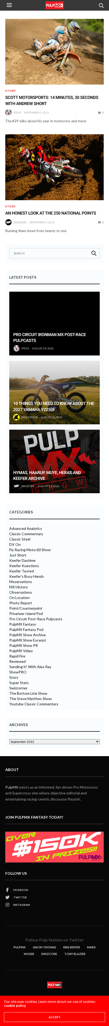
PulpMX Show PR (23, 645)
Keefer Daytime (22, 560)
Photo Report (20, 603)
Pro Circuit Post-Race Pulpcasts (35, 619)
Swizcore (49, 954)
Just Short (17, 555)
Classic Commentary (26, 534)
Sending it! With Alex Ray (30, 667)
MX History (18, 587)
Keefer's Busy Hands (26, 576)
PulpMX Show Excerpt (27, 640)
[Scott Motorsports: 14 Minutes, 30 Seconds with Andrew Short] (54, 52)
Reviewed (17, 661)
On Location (19, 598)
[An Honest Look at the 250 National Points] (54, 167)
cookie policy (15, 1005)
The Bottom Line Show (28, 693)
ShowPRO (17, 672)
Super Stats (19, 683)
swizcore (20, 222)
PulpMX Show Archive (27, 635)
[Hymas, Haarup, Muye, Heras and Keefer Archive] (54, 461)
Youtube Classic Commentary (33, 704)
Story (10, 90)
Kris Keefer (29, 417)
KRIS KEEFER (71, 947)
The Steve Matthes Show (30, 699)
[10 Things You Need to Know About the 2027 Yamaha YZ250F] (54, 392)
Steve (17, 112)
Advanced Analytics (25, 528)
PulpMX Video (21, 651)
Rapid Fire (17, 656)
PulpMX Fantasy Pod (26, 629)
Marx (91, 947)
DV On (15, 544)
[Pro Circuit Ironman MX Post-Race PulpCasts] (54, 323)
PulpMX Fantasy (22, 624)
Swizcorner (18, 688)
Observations (20, 592)
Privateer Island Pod (26, 613)
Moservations (20, 582)
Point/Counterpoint (25, 608)
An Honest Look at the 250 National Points (50, 213)
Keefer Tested (21, 571)
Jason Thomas (44, 947)
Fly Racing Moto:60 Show (30, 550)
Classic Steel (19, 539)
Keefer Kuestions (24, 566)
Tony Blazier (74, 954)
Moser (29, 954)
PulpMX (11, 787)
